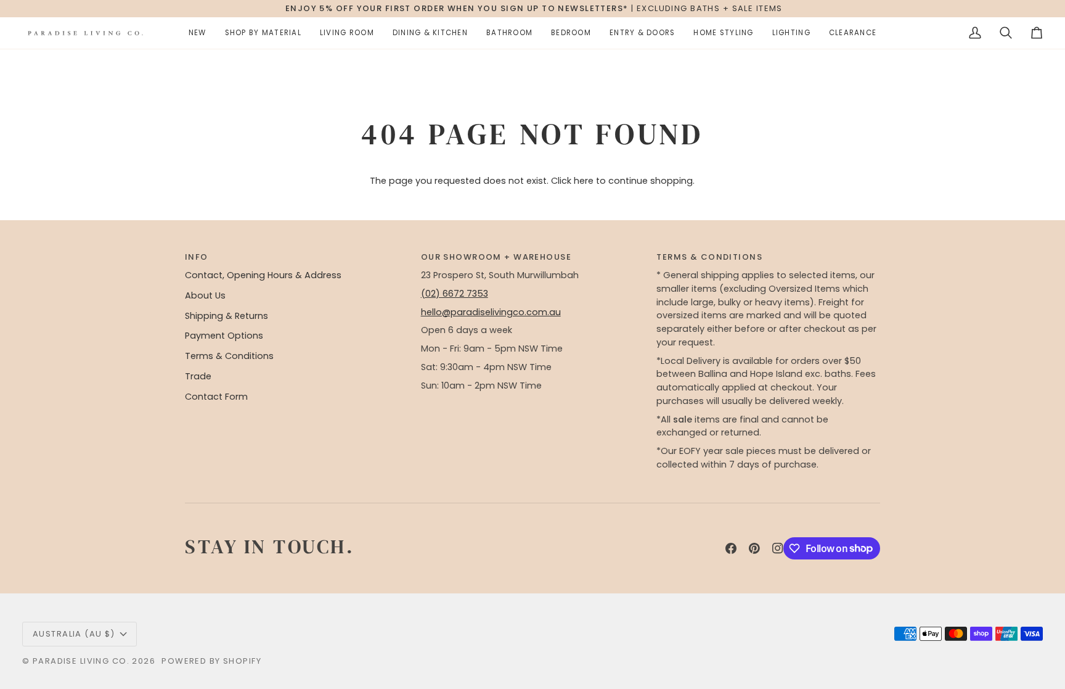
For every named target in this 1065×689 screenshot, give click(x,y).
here (584, 181)
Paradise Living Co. (83, 661)
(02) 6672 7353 (454, 293)
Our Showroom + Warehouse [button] (496, 257)
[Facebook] (731, 548)
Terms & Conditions (229, 356)
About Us (205, 295)
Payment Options (224, 335)
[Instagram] (777, 548)
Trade (198, 376)
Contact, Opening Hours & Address (263, 275)
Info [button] (196, 257)
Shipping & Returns (226, 316)
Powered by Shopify (211, 661)
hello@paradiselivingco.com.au (491, 312)
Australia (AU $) (74, 634)
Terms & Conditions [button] (709, 257)
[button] (197, 33)
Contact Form (216, 396)
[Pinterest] (754, 548)
